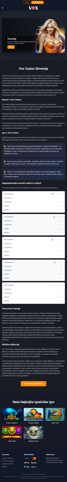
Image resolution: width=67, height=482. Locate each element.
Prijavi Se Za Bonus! (33, 384)
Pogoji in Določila (7, 458)
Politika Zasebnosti (8, 461)
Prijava (27, 2)
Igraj (11, 47)
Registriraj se (37, 2)
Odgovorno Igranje (7, 464)
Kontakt (4, 466)
